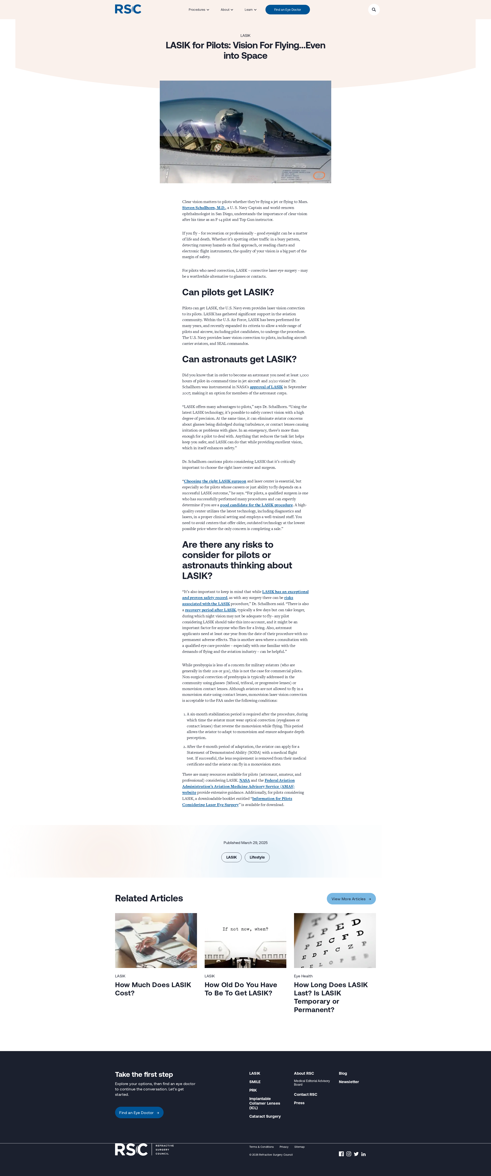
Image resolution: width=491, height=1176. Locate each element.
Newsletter (349, 1081)
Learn (249, 9)
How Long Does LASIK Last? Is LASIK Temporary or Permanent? (331, 997)
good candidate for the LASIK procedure (256, 504)
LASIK (245, 35)
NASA (244, 780)
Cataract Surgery (265, 1116)
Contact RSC (305, 1094)
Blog (343, 1073)
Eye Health (303, 976)
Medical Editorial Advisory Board (312, 1082)
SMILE (254, 1081)
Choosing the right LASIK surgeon (215, 481)
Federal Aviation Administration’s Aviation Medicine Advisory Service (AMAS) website (238, 786)
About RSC (304, 1073)
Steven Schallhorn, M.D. (203, 207)
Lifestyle (257, 857)
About (225, 9)
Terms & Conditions (261, 1146)
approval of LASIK (266, 386)
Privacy (284, 1146)
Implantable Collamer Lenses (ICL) (264, 1103)
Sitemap (299, 1146)
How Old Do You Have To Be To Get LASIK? (241, 989)
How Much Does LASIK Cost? (153, 989)
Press (299, 1103)
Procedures (197, 9)
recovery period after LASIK (210, 609)
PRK (253, 1090)
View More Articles (351, 898)
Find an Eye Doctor (287, 9)
